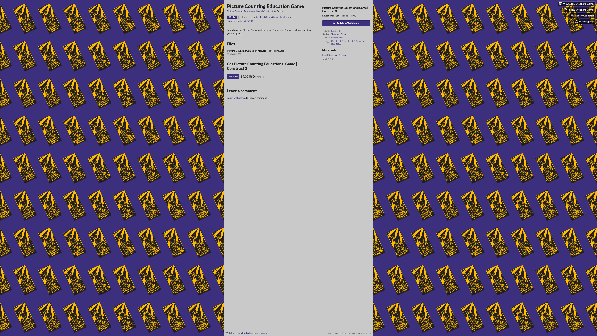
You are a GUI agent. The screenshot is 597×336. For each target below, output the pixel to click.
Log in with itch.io (236, 97)
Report (264, 333)
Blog (370, 333)
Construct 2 (337, 41)
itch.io (231, 333)
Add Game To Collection (348, 23)
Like (233, 17)
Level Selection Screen (334, 55)
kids (333, 43)
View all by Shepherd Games (247, 333)
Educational (337, 37)
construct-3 (349, 41)
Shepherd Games (264, 17)
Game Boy (361, 41)
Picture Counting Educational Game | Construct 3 (251, 11)
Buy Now (233, 76)
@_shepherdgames (282, 17)
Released (335, 31)
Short (338, 43)
